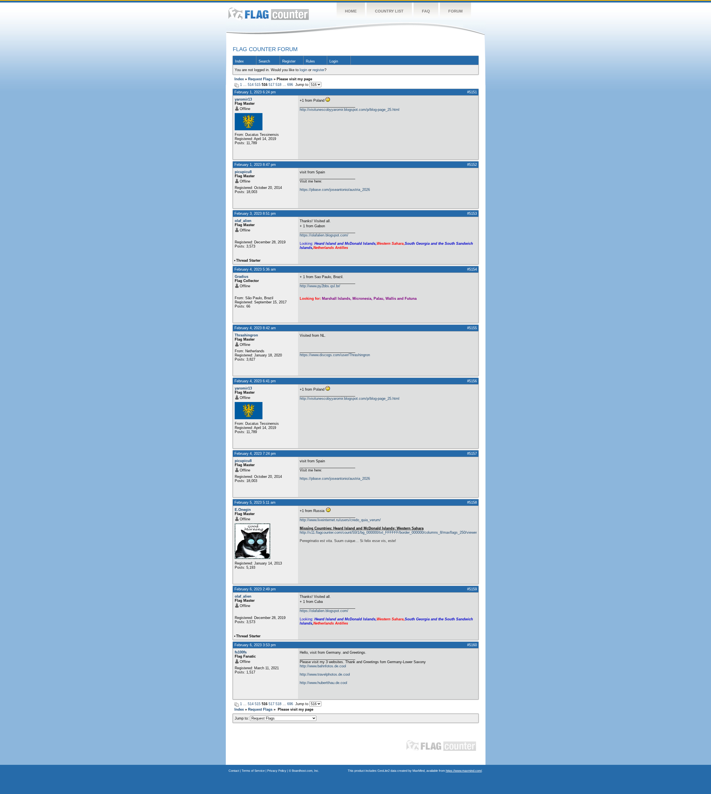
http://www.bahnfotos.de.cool (323, 666)
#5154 (472, 269)
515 (258, 85)
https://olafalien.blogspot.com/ (324, 235)
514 (251, 85)
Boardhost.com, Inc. (305, 770)
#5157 (472, 453)
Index (239, 61)
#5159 (472, 589)
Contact (234, 770)
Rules (310, 61)
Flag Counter (268, 14)
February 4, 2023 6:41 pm (255, 381)
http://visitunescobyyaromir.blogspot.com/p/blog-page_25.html (349, 110)
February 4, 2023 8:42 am (255, 328)
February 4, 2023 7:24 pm (255, 453)
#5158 (472, 502)
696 (290, 85)
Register (289, 61)
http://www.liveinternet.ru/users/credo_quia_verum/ (340, 520)
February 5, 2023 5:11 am (255, 502)
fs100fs (241, 652)
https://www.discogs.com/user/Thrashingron (335, 355)
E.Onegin (243, 510)
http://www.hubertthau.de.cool (323, 683)
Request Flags (260, 79)
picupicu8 (243, 172)
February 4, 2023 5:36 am (255, 269)
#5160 (472, 645)
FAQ (426, 11)
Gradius (241, 276)
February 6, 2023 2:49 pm (255, 589)
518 (278, 85)
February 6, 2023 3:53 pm (255, 645)
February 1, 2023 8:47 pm (255, 165)
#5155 (472, 328)
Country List (389, 11)
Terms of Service (253, 770)
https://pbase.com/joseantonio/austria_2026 (335, 190)
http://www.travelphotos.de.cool (325, 674)
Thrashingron (246, 335)
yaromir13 (243, 99)
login (303, 70)
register (318, 70)
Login (333, 61)
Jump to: (242, 718)
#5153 (472, 213)
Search (264, 61)
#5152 (472, 165)
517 (271, 85)
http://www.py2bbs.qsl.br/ (320, 286)
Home (351, 11)
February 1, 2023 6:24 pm (255, 92)
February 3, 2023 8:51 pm (255, 213)
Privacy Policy (276, 770)
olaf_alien (243, 221)
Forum (455, 11)
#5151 (472, 92)
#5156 (472, 381)
